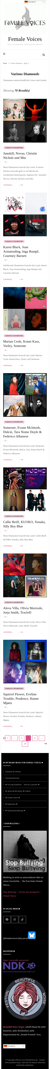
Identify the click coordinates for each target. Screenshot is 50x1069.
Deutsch (11, 1046)
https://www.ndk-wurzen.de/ (16, 960)
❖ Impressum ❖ (11, 804)
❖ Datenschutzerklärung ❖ (15, 811)
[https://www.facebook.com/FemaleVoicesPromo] (7, 919)
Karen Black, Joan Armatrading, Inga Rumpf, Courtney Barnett (21, 251)
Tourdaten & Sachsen (13, 772)
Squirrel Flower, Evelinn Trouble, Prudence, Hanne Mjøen (21, 698)
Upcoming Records (12, 778)
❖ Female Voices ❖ (12, 798)
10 (26, 743)
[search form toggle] (44, 55)
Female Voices (25, 39)
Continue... (8, 185)
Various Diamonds (14, 147)
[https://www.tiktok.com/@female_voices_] (22, 919)
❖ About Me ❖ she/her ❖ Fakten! (18, 791)
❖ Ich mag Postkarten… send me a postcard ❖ (22, 785)
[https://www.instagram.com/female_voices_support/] (14, 919)
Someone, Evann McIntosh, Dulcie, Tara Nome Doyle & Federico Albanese (22, 432)
